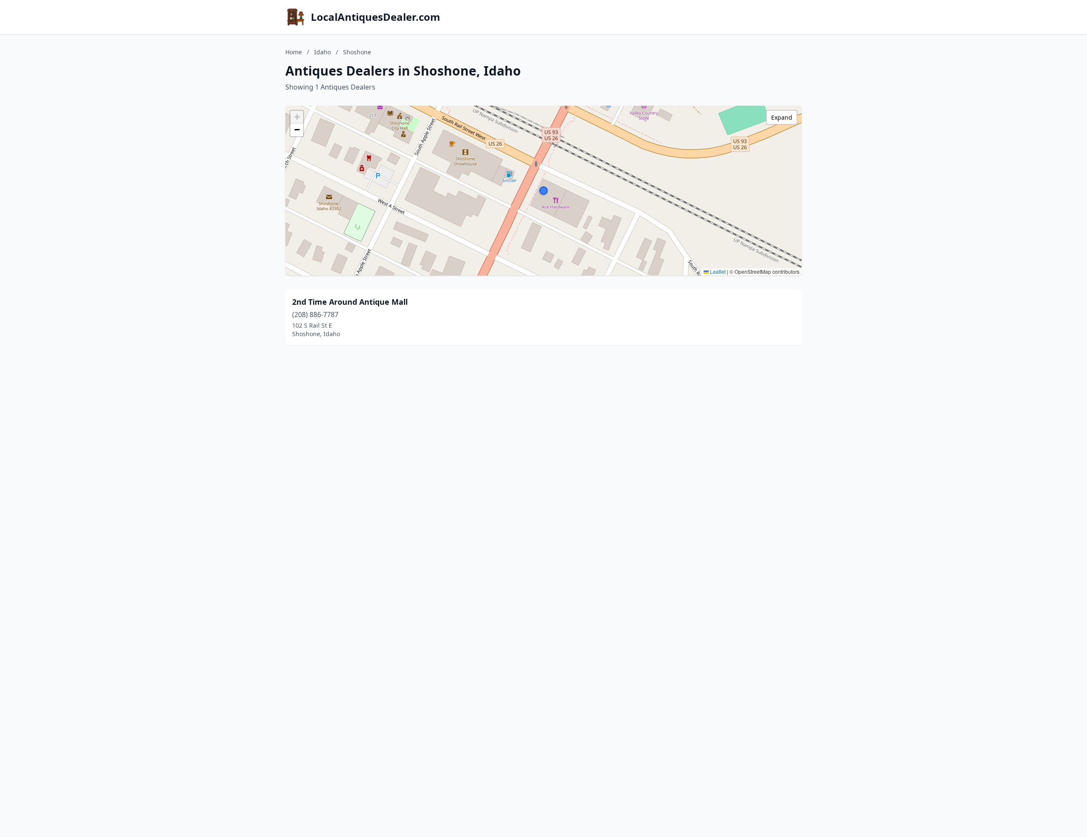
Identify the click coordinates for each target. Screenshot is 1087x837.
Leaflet (717, 271)
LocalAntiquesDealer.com (375, 17)
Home (293, 52)
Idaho (322, 52)
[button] (543, 190)
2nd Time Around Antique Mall (350, 302)
